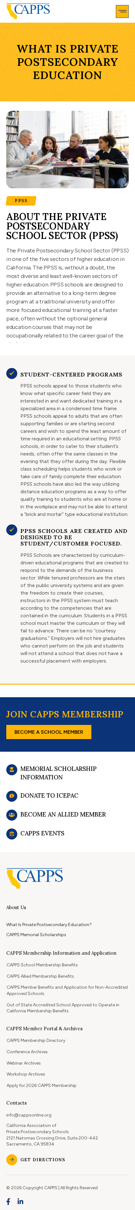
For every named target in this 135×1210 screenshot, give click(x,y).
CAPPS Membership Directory (36, 1040)
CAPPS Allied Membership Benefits (40, 976)
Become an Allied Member (63, 814)
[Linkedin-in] (20, 1201)
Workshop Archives (26, 1074)
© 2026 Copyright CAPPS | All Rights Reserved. (52, 1187)
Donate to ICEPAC (49, 795)
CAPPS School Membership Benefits (42, 965)
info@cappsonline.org (28, 1115)
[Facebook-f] (8, 1201)
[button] (122, 11)
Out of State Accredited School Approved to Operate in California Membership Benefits (63, 1008)
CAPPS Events (42, 833)
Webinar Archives (24, 1063)
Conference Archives (27, 1052)
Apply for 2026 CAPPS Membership (42, 1085)
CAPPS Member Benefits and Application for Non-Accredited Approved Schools (67, 990)
